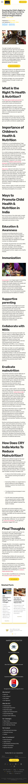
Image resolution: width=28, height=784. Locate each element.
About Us (5, 694)
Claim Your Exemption (14, 66)
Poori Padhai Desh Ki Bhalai (10, 723)
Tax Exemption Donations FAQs (11, 743)
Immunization (5, 280)
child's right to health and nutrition (13, 100)
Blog (15, 769)
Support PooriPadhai (8, 745)
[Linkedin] (21, 765)
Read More (7, 620)
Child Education (7, 705)
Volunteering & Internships (10, 730)
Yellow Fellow (6, 721)
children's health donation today (12, 575)
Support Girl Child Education (10, 711)
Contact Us (17, 773)
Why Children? (7, 696)
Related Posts (7, 585)
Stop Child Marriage (8, 713)
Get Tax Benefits (14, 579)
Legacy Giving (6, 741)
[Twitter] (10, 765)
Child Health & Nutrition (9, 707)
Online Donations (7, 739)
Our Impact (6, 698)
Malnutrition (12, 25)
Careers (5, 734)
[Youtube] (14, 767)
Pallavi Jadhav (10, 17)
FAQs (10, 773)
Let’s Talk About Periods (9, 725)
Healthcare (5, 24)
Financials (21, 769)
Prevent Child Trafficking (9, 715)
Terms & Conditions (11, 779)
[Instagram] (15, 765)
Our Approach (6, 700)
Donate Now (23, 1)
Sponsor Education (8, 747)
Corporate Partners (8, 732)
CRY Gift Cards (7, 769)
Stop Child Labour (7, 709)
